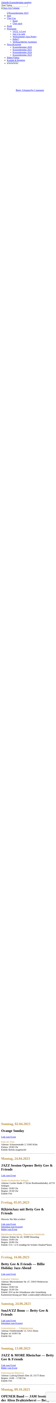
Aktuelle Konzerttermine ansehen (16, 2)
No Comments (37, 90)
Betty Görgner (23, 90)
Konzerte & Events (28, 70)
